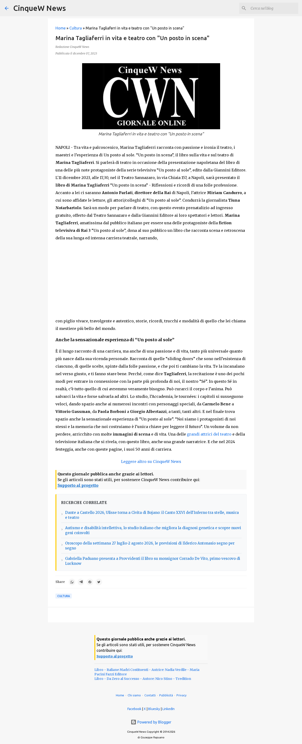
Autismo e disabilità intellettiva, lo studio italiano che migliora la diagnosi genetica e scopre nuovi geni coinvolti (153, 530)
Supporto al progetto (78, 485)
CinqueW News (39, 8)
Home (60, 28)
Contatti (150, 695)
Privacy (181, 695)
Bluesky (154, 709)
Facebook (134, 709)
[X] (99, 582)
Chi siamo (134, 695)
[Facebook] (90, 582)
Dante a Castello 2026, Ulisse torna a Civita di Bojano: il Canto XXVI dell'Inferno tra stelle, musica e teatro (152, 515)
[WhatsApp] (72, 582)
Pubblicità (166, 695)
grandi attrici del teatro (209, 434)
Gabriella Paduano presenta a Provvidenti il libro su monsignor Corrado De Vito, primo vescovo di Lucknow (152, 561)
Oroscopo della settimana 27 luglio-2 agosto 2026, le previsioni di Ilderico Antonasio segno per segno (150, 545)
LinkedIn (168, 709)
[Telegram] (81, 582)
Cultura (75, 28)
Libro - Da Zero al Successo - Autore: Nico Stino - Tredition (142, 679)
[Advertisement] (151, 279)
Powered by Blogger (153, 722)
